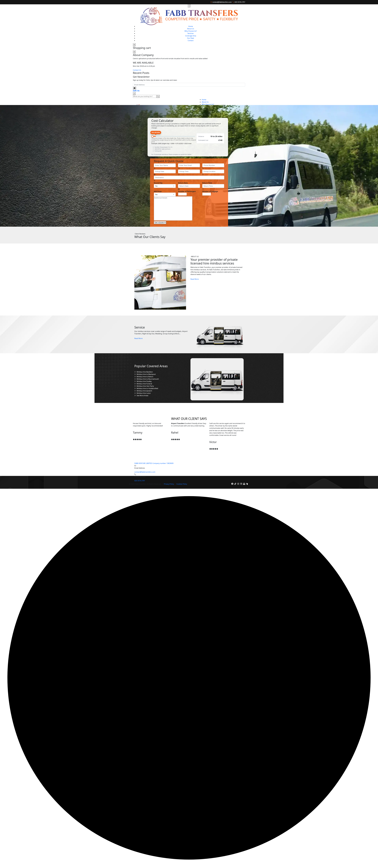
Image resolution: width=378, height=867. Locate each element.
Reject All (26, 859)
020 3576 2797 (139, 481)
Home (190, 26)
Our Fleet (190, 38)
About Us (190, 29)
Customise (12, 859)
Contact (191, 40)
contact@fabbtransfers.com (144, 472)
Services (191, 33)
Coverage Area (190, 36)
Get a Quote (159, 223)
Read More (194, 279)
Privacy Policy (169, 484)
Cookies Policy (181, 484)
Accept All (38, 859)
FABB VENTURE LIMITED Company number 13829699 (153, 463)
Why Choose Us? (190, 31)
